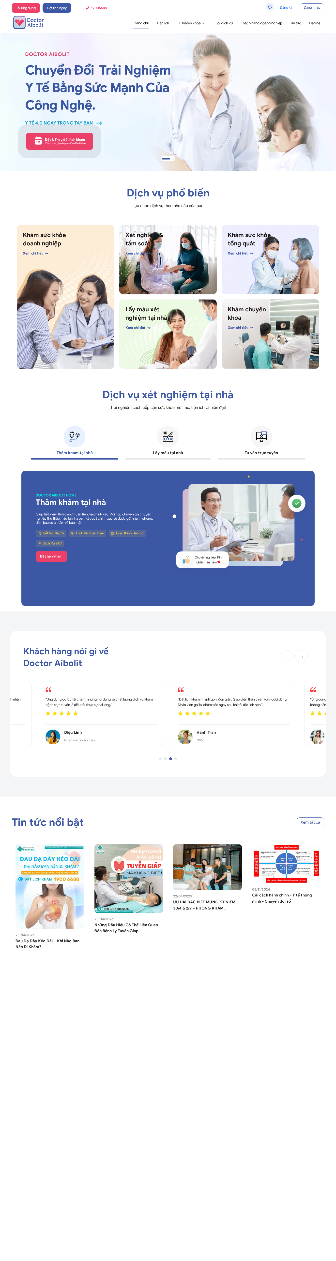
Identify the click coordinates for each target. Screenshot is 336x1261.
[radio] (70, 714)
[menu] (207, 23)
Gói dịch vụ (223, 23)
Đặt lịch (163, 23)
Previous (17, 538)
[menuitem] (141, 23)
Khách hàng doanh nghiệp (261, 23)
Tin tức (295, 23)
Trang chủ (141, 23)
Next (318, 538)
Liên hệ (314, 23)
